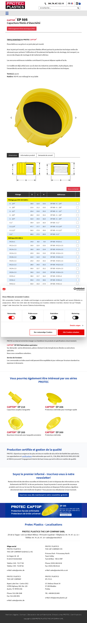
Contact (23, 615)
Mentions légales (12, 615)
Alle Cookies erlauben (71, 332)
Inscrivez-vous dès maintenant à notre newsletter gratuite (44, 495)
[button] (11, 118)
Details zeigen (75, 325)
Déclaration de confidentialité (39, 615)
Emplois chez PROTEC (60, 615)
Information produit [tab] (27, 155)
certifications (27, 456)
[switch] (33, 317)
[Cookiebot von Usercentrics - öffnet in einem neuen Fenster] (75, 289)
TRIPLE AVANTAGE (14, 39)
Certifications (76, 615)
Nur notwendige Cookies (43, 332)
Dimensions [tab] (13, 155)
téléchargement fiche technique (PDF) (21, 29)
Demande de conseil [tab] (45, 155)
